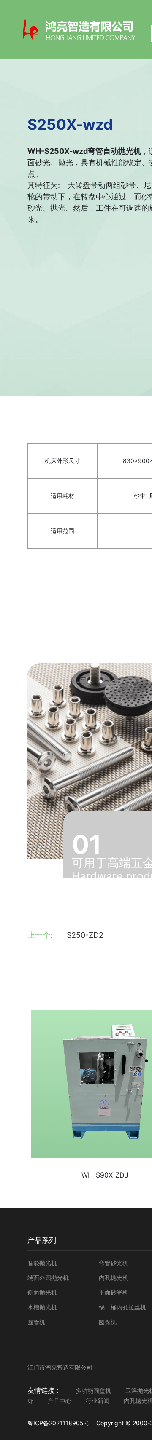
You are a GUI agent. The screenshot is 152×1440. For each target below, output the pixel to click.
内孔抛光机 (113, 1277)
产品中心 (59, 1400)
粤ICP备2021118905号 (58, 1423)
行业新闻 (97, 1400)
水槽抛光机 (42, 1307)
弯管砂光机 (113, 1262)
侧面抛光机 (42, 1292)
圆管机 (36, 1321)
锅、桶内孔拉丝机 (122, 1307)
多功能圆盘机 (93, 1390)
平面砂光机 (113, 1292)
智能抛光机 (42, 1262)
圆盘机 (108, 1321)
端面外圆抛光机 (48, 1277)
